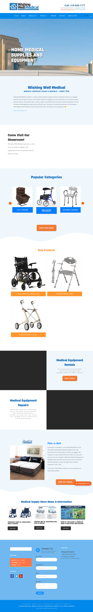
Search (29, 549)
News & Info (72, 16)
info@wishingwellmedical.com (68, 9)
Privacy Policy (37, 604)
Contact (62, 16)
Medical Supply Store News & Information (46, 501)
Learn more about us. (20, 110)
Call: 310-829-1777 (75, 5)
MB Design (54, 608)
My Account (26, 604)
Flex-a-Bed (54, 443)
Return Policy (49, 604)
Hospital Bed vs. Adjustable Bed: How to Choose (45, 522)
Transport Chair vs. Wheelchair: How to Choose (19, 522)
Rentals (43, 16)
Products (32, 16)
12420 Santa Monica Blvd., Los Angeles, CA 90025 (72, 8)
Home (16, 16)
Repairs (53, 16)
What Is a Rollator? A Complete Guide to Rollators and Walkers (72, 522)
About (23, 16)
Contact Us (67, 604)
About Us (58, 604)
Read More (13, 528)
